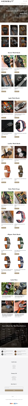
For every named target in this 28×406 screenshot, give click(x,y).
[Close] (26, 197)
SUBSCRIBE (20, 205)
